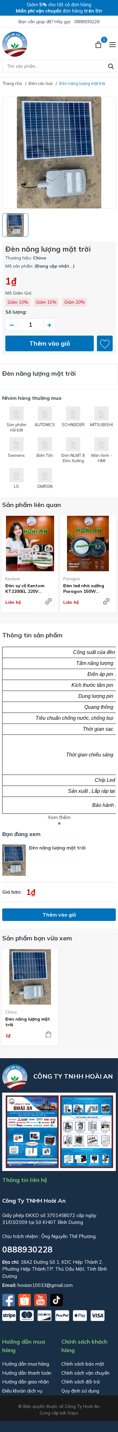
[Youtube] (41, 1299)
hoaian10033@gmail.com (45, 1285)
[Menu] (112, 44)
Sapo (72, 1413)
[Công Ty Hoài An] (14, 44)
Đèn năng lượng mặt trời (27, 1021)
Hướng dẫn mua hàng (25, 1364)
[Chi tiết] (48, 601)
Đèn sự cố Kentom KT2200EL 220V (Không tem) (24, 588)
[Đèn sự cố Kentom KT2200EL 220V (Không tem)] (30, 543)
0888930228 (86, 21)
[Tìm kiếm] (111, 65)
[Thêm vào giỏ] (48, 1034)
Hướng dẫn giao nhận (25, 1382)
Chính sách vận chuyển (85, 1373)
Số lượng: (16, 312)
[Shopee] (25, 1299)
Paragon (71, 578)
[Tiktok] (56, 1299)
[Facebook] (9, 1299)
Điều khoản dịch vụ (22, 1391)
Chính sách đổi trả (80, 1382)
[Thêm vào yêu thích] (105, 343)
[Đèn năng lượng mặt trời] (30, 977)
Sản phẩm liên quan (31, 505)
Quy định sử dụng (80, 1391)
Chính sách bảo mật (82, 1364)
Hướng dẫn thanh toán (26, 1373)
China (11, 1012)
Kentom (12, 578)
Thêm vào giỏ (49, 343)
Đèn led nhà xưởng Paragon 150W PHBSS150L (83, 588)
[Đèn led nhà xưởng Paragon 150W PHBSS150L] (88, 543)
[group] (59, 152)
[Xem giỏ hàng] (99, 44)
